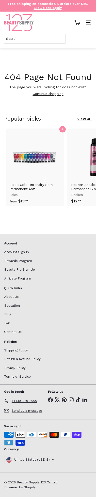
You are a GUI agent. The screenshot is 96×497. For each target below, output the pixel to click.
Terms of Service (17, 376)
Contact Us (13, 332)
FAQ (7, 323)
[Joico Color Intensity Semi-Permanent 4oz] (35, 167)
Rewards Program (18, 261)
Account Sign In (16, 252)
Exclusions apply (48, 8)
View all (84, 119)
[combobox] (34, 38)
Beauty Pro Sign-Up (19, 269)
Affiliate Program (17, 278)
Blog (7, 314)
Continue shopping (48, 94)
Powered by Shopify (20, 487)
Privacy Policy (15, 368)
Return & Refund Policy (22, 359)
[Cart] (77, 22)
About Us (11, 297)
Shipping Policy (16, 350)
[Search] (87, 38)
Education (12, 305)
